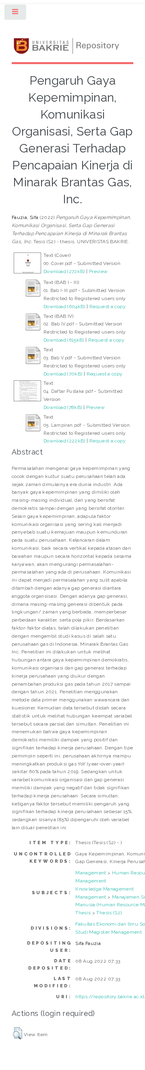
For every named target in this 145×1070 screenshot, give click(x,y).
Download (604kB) (64, 306)
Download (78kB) (63, 407)
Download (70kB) (63, 374)
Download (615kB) (64, 340)
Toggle (15, 13)
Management (90, 873)
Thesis (83, 913)
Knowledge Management (104, 889)
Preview (98, 271)
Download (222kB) (64, 441)
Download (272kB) (64, 271)
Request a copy (107, 306)
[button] (17, 1033)
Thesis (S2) (109, 913)
